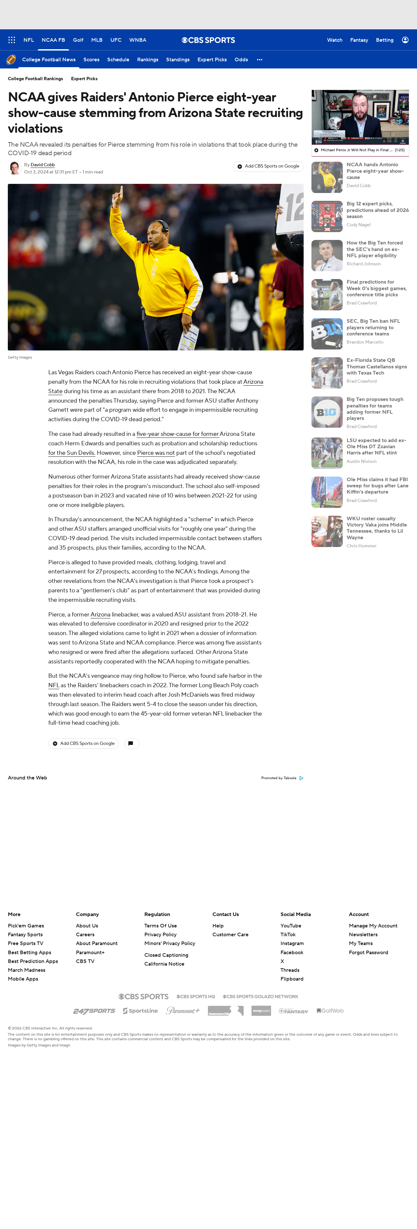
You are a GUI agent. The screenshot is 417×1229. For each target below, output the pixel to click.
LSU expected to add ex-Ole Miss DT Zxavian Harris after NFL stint (376, 446)
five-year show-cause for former (178, 434)
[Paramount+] (183, 1009)
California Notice (164, 964)
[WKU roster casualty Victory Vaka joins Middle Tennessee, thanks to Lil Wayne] (327, 531)
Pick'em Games (26, 926)
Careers (85, 934)
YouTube (290, 926)
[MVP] (261, 1008)
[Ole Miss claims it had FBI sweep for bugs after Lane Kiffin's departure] (327, 492)
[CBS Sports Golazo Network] (260, 996)
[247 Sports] (94, 1009)
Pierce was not (156, 453)
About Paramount (97, 943)
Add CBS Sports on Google (272, 166)
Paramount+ (90, 952)
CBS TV (85, 961)
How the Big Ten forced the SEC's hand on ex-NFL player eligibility (375, 249)
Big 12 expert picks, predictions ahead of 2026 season (378, 209)
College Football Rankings (35, 79)
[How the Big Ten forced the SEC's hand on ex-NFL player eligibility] (327, 255)
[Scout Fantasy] (294, 1010)
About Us (87, 926)
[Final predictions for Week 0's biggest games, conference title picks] (327, 294)
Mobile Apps (23, 979)
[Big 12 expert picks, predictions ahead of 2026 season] (327, 216)
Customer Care (230, 934)
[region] (360, 117)
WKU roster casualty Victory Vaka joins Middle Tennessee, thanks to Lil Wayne (377, 528)
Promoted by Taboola (278, 778)
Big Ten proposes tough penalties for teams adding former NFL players (375, 409)
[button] (260, 59)
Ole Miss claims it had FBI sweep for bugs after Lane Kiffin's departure (378, 485)
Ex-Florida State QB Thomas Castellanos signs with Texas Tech (377, 366)
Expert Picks (84, 79)
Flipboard (292, 979)
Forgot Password (368, 952)
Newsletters (363, 934)
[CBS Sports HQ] (196, 996)
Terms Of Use (160, 926)
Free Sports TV (25, 943)
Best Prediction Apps (33, 961)
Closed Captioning (166, 955)
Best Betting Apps (29, 952)
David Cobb (43, 165)
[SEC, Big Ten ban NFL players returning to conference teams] (327, 333)
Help (218, 926)
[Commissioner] (226, 1008)
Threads (289, 970)
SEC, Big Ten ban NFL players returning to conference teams (373, 327)
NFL (53, 685)
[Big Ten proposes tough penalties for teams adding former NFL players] (327, 412)
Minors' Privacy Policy (169, 943)
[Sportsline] (140, 1010)
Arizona (100, 614)
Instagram (292, 943)
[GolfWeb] (330, 1011)
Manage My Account (373, 926)
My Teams (361, 943)
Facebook (291, 952)
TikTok (287, 934)
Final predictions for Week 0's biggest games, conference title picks (377, 288)
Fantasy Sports (25, 934)
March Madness (26, 970)
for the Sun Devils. (71, 453)
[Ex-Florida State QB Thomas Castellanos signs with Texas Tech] (327, 373)
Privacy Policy (160, 934)
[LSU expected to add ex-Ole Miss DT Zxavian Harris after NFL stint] (327, 453)
